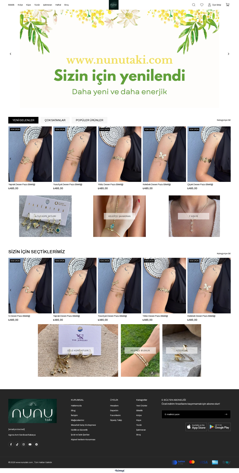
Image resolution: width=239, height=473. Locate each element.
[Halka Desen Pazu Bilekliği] (209, 154)
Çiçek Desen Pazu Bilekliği (155, 184)
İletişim (74, 415)
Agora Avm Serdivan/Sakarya (22, 435)
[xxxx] (32, 411)
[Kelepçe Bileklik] (140, 350)
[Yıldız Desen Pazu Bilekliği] (75, 154)
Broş (138, 435)
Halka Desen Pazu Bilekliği (200, 184)
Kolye (139, 415)
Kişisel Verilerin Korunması (83, 439)
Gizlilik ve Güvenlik (79, 430)
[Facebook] (11, 444)
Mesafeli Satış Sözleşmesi (83, 425)
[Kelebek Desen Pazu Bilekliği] (119, 154)
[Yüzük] (181, 350)
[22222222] (119, 54)
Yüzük (139, 425)
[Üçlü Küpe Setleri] (78, 350)
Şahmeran (141, 430)
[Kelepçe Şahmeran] (119, 216)
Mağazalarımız (77, 420)
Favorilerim (115, 415)
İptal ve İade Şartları (80, 435)
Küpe (138, 420)
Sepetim (114, 410)
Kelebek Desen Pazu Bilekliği (112, 184)
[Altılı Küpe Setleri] (45, 216)
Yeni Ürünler (141, 406)
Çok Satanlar (55, 120)
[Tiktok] (17, 444)
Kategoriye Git (224, 120)
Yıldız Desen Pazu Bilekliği (65, 184)
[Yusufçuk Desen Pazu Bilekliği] (30, 154)
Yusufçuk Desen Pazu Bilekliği (22, 184)
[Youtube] (30, 444)
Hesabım (114, 406)
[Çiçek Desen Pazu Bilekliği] (164, 154)
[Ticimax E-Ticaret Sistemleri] (119, 471)
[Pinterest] (36, 444)
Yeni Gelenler (23, 120)
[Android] (219, 427)
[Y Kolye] (193, 216)
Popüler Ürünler (89, 120)
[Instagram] (23, 444)
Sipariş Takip (116, 420)
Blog (73, 410)
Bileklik (139, 410)
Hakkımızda (76, 406)
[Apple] (196, 427)
